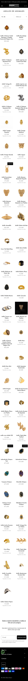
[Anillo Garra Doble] (21, 239)
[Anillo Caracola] (21, 287)
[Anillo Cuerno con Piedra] (6, 308)
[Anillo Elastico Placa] (21, 263)
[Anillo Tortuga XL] (6, 75)
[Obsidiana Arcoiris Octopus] (21, 494)
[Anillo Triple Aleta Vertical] (21, 426)
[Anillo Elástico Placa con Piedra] (6, 402)
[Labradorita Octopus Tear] (6, 451)
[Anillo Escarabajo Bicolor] (21, 27)
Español (3, 664)
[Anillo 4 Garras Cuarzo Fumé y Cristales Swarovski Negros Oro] (6, 332)
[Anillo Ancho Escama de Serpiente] (21, 402)
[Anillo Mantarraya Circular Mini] (21, 565)
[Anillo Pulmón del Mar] (21, 217)
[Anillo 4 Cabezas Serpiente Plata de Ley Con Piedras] (21, 98)
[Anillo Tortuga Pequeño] (6, 122)
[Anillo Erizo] (21, 332)
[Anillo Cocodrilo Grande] (6, 565)
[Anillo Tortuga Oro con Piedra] (21, 516)
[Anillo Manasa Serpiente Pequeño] (21, 168)
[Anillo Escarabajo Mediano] (6, 168)
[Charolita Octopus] (21, 473)
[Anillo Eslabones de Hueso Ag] (6, 263)
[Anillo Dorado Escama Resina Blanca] (21, 380)
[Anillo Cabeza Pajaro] (6, 591)
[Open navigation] (3, 6)
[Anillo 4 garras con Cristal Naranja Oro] (21, 75)
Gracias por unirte (22, 637)
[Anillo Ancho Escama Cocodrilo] (6, 516)
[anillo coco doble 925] (6, 426)
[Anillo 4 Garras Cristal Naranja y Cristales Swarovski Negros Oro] (6, 27)
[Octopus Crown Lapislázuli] (6, 494)
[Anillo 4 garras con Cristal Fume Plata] (21, 51)
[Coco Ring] (6, 540)
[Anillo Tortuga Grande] (6, 146)
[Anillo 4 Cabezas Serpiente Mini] (6, 98)
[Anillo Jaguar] (21, 146)
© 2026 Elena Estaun (6, 677)
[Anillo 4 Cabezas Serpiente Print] (6, 51)
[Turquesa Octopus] (6, 473)
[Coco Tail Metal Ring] (6, 240)
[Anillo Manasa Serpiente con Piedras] (21, 193)
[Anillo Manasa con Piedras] (21, 308)
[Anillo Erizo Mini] (6, 357)
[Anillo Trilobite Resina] (6, 287)
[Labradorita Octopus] (21, 451)
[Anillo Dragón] (6, 380)
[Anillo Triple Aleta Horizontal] (21, 540)
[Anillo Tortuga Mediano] (21, 122)
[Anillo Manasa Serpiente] (6, 193)
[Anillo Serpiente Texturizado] (21, 357)
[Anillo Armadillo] (6, 217)
